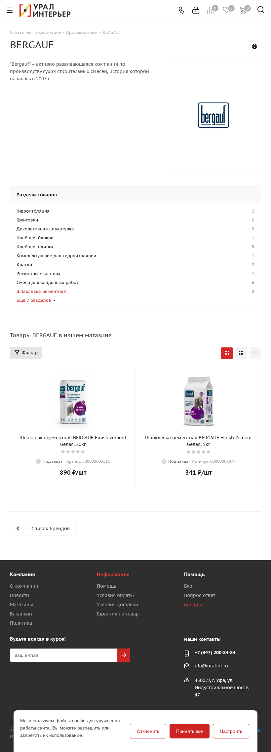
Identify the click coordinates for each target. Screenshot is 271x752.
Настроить (231, 731)
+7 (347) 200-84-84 (215, 652)
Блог (189, 586)
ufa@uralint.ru (211, 666)
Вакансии (21, 614)
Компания (22, 574)
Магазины (21, 605)
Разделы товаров (37, 195)
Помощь (106, 586)
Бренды (193, 605)
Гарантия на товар (118, 614)
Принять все (189, 731)
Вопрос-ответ (199, 595)
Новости (19, 595)
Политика (21, 623)
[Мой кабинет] (195, 10)
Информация (113, 574)
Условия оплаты (115, 595)
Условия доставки (117, 605)
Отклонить (148, 731)
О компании (24, 586)
